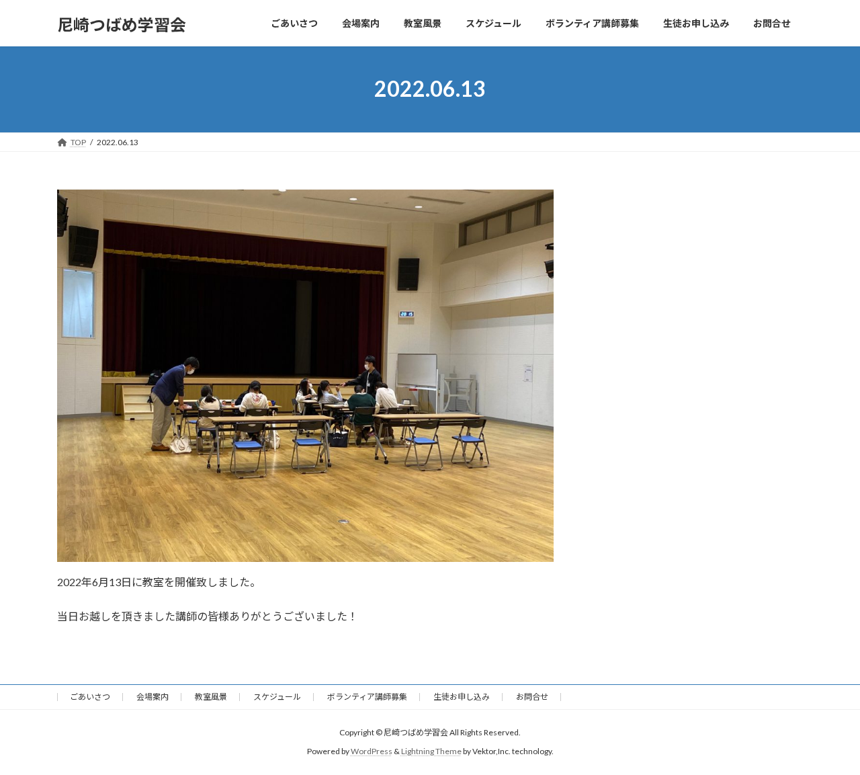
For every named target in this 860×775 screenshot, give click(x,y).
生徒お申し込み (461, 697)
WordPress (371, 752)
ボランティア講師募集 (367, 697)
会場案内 (152, 697)
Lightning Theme (431, 752)
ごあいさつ (90, 697)
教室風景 (211, 697)
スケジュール (277, 697)
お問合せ (532, 697)
